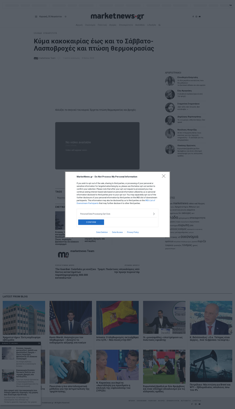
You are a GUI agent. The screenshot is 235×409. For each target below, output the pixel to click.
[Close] (164, 176)
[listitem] (117, 213)
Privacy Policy (133, 232)
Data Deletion (102, 232)
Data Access (117, 232)
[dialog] (117, 204)
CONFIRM (91, 222)
